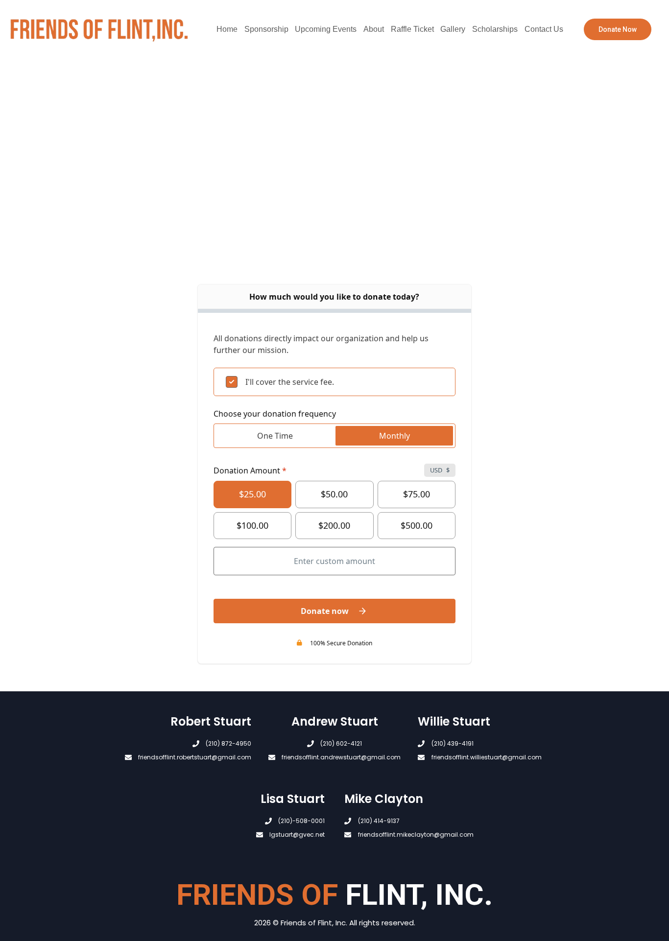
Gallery (452, 29)
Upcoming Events (326, 29)
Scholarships (495, 29)
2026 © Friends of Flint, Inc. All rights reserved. (334, 922)
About (373, 29)
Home (227, 29)
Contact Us (544, 29)
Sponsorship (266, 29)
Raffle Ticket (412, 29)
